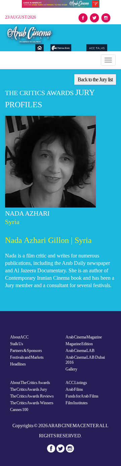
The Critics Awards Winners (31, 403)
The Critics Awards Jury (28, 389)
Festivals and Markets (27, 357)
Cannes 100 (19, 409)
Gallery (71, 369)
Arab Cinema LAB (80, 350)
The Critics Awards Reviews (32, 396)
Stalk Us (16, 343)
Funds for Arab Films (82, 396)
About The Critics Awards (30, 382)
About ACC (19, 337)
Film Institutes (77, 403)
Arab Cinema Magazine (84, 337)
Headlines (18, 364)
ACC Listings (76, 382)
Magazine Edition (79, 343)
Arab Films (74, 389)
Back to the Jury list (95, 79)
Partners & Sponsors (26, 350)
